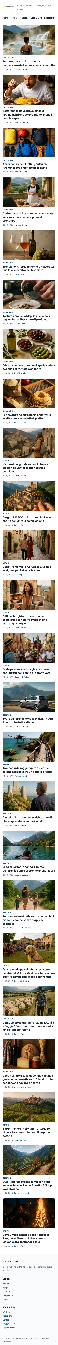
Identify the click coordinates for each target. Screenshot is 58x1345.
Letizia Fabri (20, 324)
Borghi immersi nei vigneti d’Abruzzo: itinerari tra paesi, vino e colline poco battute (27, 1132)
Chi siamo (7, 1312)
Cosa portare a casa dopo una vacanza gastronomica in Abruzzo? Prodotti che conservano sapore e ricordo (28, 1079)
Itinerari (15, 17)
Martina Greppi (21, 122)
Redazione (7, 1316)
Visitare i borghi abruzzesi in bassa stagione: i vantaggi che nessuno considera (25, 468)
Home (5, 17)
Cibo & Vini (36, 17)
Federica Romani (22, 274)
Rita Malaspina (21, 172)
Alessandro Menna (23, 928)
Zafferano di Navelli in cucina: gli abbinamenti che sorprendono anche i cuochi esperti (27, 114)
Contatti (6, 1320)
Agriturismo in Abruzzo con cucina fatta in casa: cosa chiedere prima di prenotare (28, 217)
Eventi (6, 966)
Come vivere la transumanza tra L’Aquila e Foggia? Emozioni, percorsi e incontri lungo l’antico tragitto (28, 1026)
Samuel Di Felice (22, 677)
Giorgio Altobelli (21, 1140)
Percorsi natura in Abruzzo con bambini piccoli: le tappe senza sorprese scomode (28, 920)
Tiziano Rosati (21, 69)
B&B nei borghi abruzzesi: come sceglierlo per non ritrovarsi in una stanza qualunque (25, 620)
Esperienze (50, 17)
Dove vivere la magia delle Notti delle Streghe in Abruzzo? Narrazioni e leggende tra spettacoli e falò (26, 1238)
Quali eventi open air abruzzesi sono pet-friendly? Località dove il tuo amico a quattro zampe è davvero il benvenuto (29, 973)
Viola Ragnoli (19, 574)
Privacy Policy (9, 1324)
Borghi (25, 17)
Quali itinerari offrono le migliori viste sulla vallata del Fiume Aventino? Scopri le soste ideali (28, 1185)
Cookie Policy (9, 1327)
